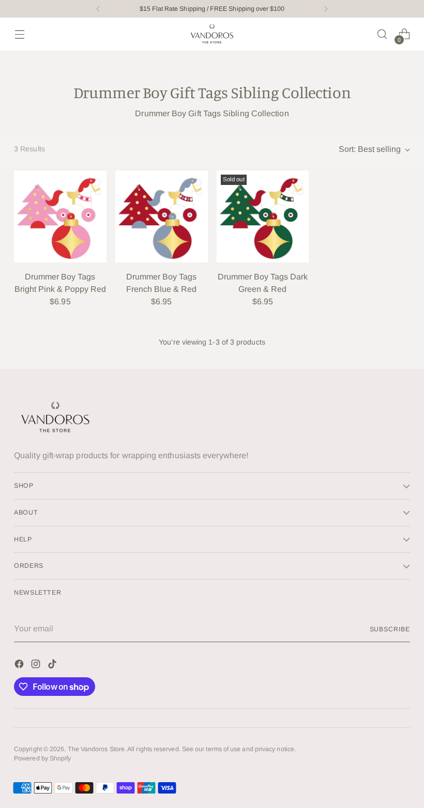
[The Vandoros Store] (212, 34)
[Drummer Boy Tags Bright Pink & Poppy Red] (60, 216)
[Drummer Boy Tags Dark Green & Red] (263, 216)
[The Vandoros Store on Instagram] (37, 666)
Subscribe (390, 629)
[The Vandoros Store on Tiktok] (53, 666)
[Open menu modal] (19, 34)
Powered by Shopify (42, 758)
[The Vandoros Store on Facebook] (20, 666)
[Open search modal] (382, 34)
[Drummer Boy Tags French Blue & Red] (161, 216)
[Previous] (98, 9)
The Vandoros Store (96, 749)
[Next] (325, 9)
